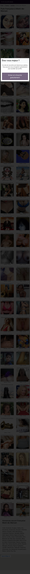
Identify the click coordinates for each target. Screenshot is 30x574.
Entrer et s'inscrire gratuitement (15, 76)
